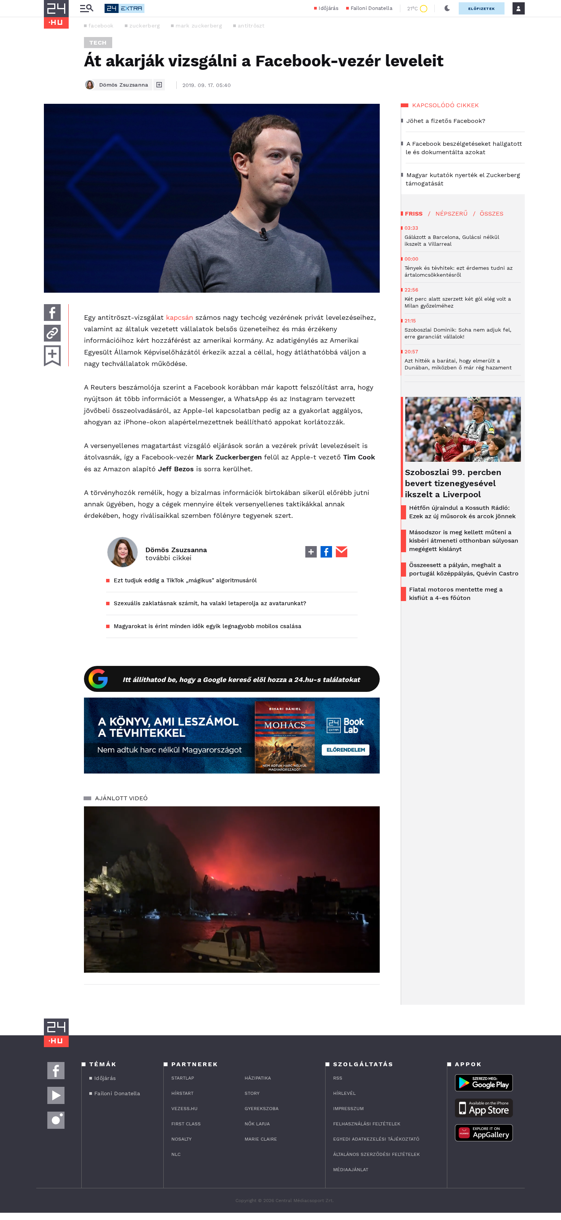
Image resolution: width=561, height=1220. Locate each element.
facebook (101, 26)
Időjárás (328, 8)
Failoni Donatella (371, 8)
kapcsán (179, 317)
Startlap (182, 1078)
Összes (491, 213)
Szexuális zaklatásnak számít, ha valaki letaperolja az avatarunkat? (210, 603)
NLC (176, 1154)
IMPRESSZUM (348, 1108)
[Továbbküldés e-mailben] (52, 333)
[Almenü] (86, 8)
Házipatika (258, 1078)
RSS (337, 1078)
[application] (232, 889)
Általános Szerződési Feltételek (376, 1154)
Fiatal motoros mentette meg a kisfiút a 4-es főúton (456, 593)
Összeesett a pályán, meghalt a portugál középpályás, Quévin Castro (464, 569)
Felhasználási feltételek (366, 1124)
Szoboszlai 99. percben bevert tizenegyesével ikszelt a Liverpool (453, 483)
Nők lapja (257, 1124)
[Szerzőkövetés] (159, 84)
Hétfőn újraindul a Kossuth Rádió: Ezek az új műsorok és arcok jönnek (462, 512)
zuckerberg (144, 26)
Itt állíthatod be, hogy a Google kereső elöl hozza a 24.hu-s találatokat (241, 679)
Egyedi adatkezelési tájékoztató (376, 1139)
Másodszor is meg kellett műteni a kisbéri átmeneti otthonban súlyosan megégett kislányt (463, 541)
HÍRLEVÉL (344, 1093)
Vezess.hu (184, 1108)
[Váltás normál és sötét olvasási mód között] (447, 8)
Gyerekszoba (262, 1108)
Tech (98, 42)
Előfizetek (481, 8)
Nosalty (181, 1139)
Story (252, 1093)
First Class (186, 1124)
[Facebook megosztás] (52, 312)
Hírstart (182, 1093)
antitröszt (251, 26)
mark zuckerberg (199, 26)
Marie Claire (261, 1139)
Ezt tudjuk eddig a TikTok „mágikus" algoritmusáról (185, 580)
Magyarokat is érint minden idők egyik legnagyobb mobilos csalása (207, 626)
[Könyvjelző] (52, 355)
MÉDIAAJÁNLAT (350, 1169)
